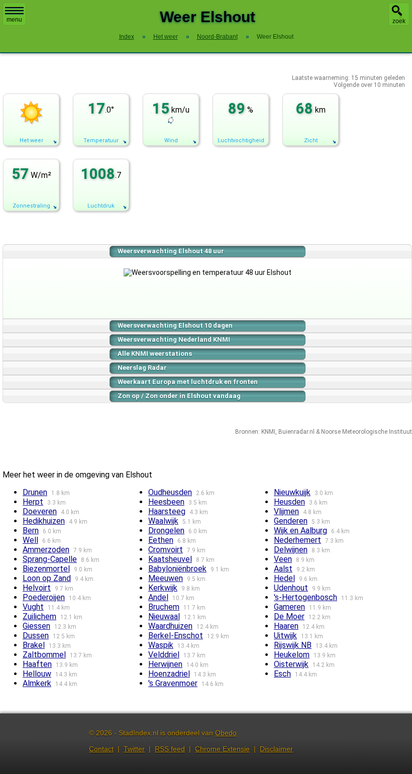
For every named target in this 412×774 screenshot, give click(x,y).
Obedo (226, 733)
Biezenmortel (46, 568)
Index (126, 36)
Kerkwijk (162, 588)
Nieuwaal (164, 616)
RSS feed (170, 749)
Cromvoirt (165, 549)
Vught (33, 607)
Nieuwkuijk (292, 492)
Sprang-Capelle (50, 559)
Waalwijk (163, 521)
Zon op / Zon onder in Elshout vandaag (179, 396)
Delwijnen (290, 549)
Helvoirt (37, 588)
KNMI (268, 431)
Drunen (35, 492)
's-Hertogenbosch (305, 597)
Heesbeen (166, 502)
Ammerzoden (46, 549)
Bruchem (163, 607)
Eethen (160, 540)
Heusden (289, 502)
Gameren (289, 607)
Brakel (34, 645)
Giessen (36, 626)
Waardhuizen (170, 626)
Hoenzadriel (169, 674)
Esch (282, 674)
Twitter (134, 749)
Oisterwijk (291, 664)
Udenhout (291, 588)
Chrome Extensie (222, 749)
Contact (101, 749)
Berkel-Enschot (175, 635)
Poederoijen (44, 597)
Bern (31, 530)
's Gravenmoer (172, 683)
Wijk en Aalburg (300, 530)
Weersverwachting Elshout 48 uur (171, 251)
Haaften (37, 664)
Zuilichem (39, 616)
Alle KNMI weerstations (155, 353)
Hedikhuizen (44, 521)
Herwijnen (165, 664)
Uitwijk (285, 635)
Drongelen (166, 530)
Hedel (284, 578)
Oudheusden (170, 492)
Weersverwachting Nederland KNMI (174, 339)
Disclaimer (276, 749)
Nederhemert (297, 540)
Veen (283, 559)
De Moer (289, 616)
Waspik (160, 645)
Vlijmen (286, 511)
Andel (158, 597)
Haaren (286, 626)
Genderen (290, 521)
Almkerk (37, 683)
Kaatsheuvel (170, 559)
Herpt (33, 502)
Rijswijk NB (293, 645)
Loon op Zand (47, 578)
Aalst (283, 568)
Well (30, 540)
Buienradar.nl (296, 431)
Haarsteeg (166, 511)
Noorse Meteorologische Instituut (366, 431)
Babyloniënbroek (177, 568)
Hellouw (37, 674)
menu (14, 19)
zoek (398, 21)
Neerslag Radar (142, 367)
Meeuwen (165, 578)
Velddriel (163, 654)
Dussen (36, 635)
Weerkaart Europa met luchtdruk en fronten (188, 381)
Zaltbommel (44, 654)
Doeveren (40, 511)
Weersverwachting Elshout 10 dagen (175, 325)
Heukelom (292, 654)
